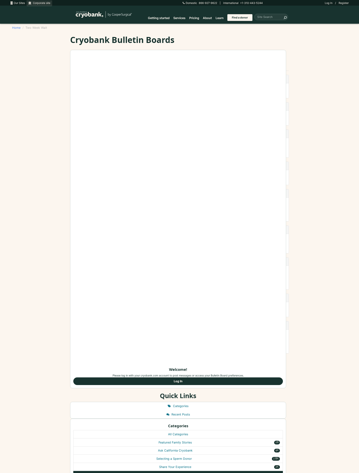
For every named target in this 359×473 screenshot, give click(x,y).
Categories (180, 406)
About (207, 18)
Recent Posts (180, 414)
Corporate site (40, 2)
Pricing (194, 18)
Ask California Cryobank (218, 450)
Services (179, 18)
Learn (220, 18)
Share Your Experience (219, 467)
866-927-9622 (201, 2)
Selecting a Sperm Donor (217, 458)
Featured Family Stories (219, 442)
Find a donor (240, 17)
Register (344, 2)
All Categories (178, 434)
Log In (328, 2)
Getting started (159, 18)
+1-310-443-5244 (243, 2)
